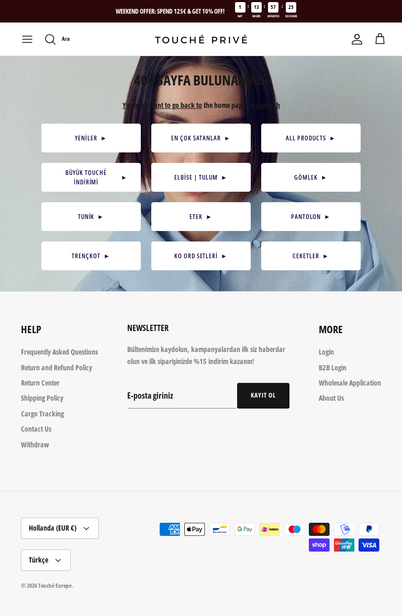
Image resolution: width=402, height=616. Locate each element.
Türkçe (38, 560)
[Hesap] (357, 39)
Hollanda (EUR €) (52, 528)
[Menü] (27, 39)
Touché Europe (55, 585)
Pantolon (311, 216)
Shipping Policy (42, 398)
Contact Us (36, 429)
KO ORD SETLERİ (201, 255)
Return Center (40, 383)
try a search (263, 105)
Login (326, 352)
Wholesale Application (350, 383)
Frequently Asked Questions (59, 352)
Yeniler (91, 138)
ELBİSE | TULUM (200, 177)
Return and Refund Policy (56, 367)
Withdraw (35, 444)
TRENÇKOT (91, 255)
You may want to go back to (162, 105)
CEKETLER (311, 255)
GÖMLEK (311, 177)
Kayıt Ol (263, 395)
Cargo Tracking (42, 414)
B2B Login (333, 367)
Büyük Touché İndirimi (96, 177)
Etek (201, 216)
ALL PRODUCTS (311, 138)
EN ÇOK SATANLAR (201, 138)
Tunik (91, 216)
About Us (331, 398)
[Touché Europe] (201, 39)
